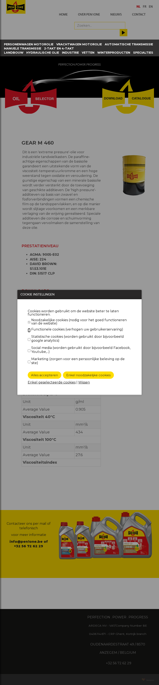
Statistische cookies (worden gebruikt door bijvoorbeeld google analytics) (77, 338)
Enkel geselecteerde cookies (52, 382)
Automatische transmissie (129, 44)
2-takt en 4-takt (59, 48)
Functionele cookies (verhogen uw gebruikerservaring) (77, 329)
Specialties (143, 52)
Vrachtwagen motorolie (79, 44)
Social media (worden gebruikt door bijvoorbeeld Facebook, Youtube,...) (80, 350)
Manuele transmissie (22, 48)
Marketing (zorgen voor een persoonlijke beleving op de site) (78, 361)
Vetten (88, 52)
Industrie (70, 52)
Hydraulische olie (42, 52)
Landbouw (13, 52)
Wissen (84, 382)
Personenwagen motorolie (28, 44)
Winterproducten (113, 52)
